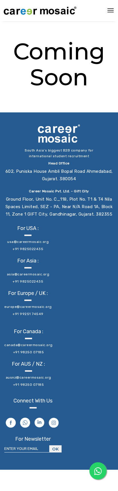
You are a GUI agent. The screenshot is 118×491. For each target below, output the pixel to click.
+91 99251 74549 (28, 314)
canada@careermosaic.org (28, 345)
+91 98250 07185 (28, 352)
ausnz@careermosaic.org (28, 377)
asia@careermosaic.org (28, 274)
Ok (55, 449)
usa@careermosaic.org (28, 242)
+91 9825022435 (28, 249)
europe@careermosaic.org (28, 307)
